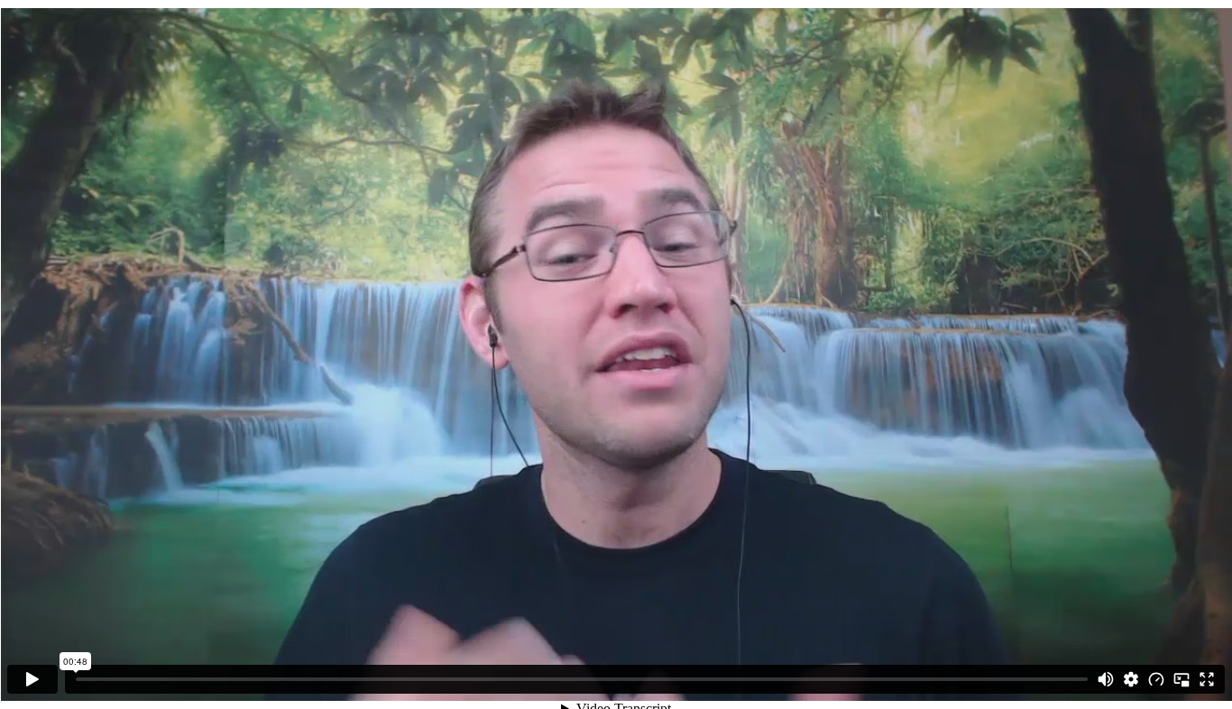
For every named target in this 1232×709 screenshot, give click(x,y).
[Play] (32, 679)
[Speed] (1156, 679)
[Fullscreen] (1207, 679)
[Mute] (1106, 679)
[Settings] (1131, 679)
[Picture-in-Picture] (1181, 679)
